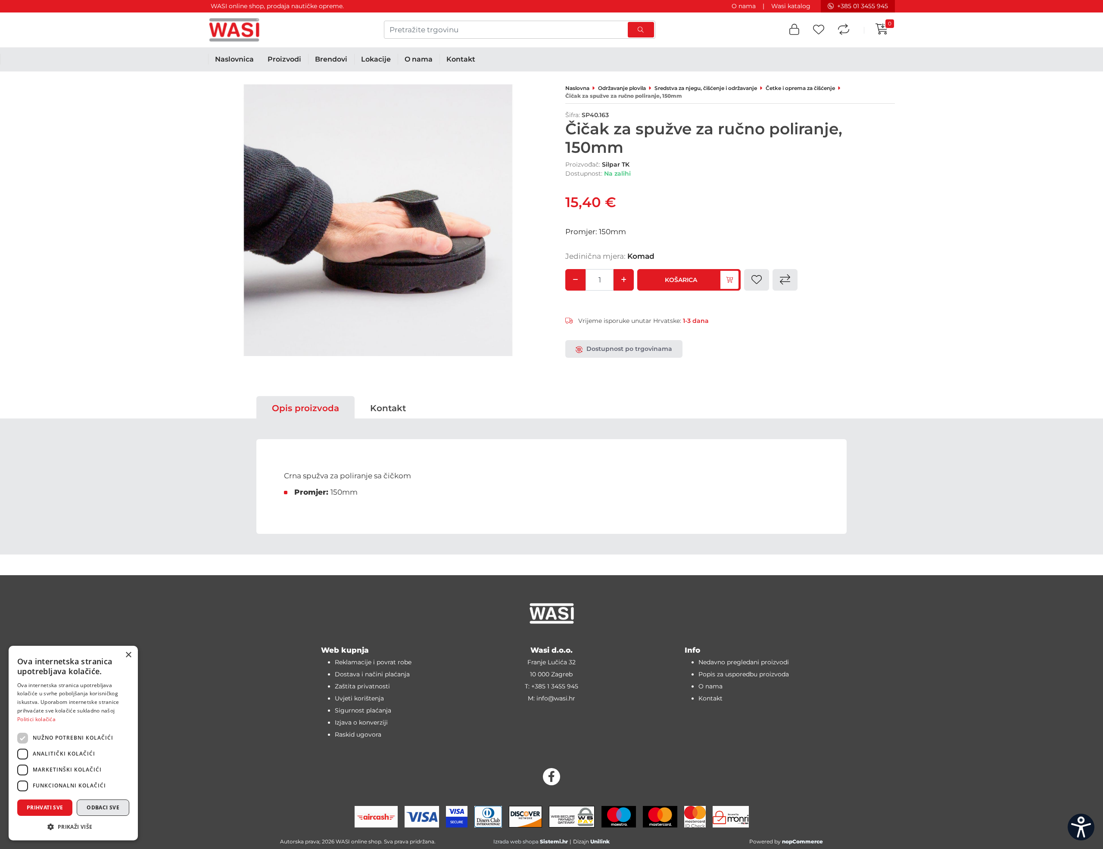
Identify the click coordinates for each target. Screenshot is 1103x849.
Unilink (600, 841)
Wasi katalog (790, 6)
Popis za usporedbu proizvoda (743, 674)
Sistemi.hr (554, 841)
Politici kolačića (36, 719)
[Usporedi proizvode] (843, 30)
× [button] (128, 655)
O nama (744, 6)
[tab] (305, 408)
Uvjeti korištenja (359, 698)
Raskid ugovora (358, 734)
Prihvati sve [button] (45, 807)
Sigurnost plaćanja (363, 710)
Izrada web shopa (516, 841)
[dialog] (73, 743)
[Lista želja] (818, 30)
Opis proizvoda (305, 408)
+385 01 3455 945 (862, 6)
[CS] (1081, 827)
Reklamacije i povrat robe (373, 662)
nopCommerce (802, 841)
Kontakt (388, 408)
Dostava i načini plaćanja (372, 674)
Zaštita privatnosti (362, 686)
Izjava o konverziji (361, 722)
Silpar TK (615, 164)
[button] (794, 30)
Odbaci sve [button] (103, 807)
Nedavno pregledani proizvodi (743, 662)
